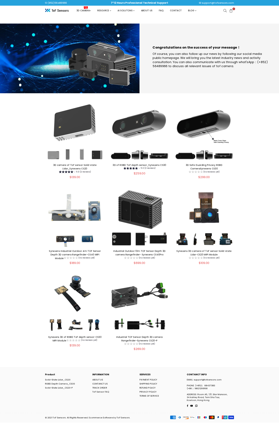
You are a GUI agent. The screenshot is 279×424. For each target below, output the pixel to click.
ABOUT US (97, 379)
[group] (75, 172)
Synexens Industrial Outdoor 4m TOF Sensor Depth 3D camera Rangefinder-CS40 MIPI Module (75, 254)
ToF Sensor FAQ (100, 391)
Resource (103, 10)
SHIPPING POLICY (148, 383)
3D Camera (83, 9)
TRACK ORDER (99, 387)
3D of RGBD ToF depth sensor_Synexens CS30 (139, 165)
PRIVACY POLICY (148, 391)
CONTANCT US (100, 383)
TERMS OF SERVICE (149, 395)
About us (147, 10)
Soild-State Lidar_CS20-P (59, 387)
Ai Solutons (125, 10)
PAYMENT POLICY (148, 379)
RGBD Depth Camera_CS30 (60, 383)
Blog (191, 10)
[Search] (225, 10)
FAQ (161, 10)
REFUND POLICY (147, 387)
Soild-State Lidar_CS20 (57, 379)
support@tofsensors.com (218, 3)
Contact (176, 10)
